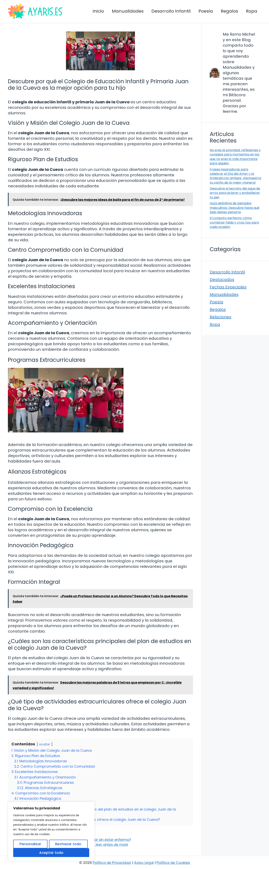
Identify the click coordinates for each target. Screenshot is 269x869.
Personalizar (30, 843)
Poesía (206, 11)
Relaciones (220, 317)
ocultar (44, 744)
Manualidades (128, 11)
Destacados (222, 279)
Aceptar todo (51, 852)
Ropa (251, 11)
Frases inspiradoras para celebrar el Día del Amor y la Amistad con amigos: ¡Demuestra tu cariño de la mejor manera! (235, 176)
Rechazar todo (68, 843)
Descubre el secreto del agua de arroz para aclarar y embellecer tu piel (235, 193)
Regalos (229, 11)
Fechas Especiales (228, 287)
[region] (51, 831)
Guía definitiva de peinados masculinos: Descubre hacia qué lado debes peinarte (234, 207)
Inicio (98, 11)
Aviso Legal (144, 862)
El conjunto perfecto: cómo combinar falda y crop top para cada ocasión (234, 222)
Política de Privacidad (112, 862)
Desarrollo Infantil (171, 11)
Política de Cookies (173, 862)
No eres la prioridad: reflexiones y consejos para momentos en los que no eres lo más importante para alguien (235, 157)
